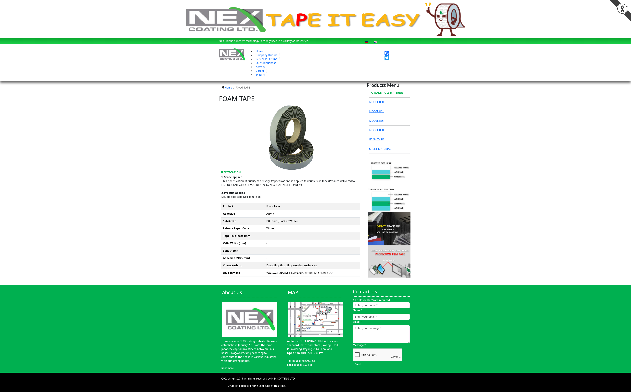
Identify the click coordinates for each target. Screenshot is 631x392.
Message (359, 345)
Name (357, 310)
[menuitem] (259, 51)
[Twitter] (399, 58)
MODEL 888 (376, 130)
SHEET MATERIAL (380, 149)
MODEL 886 (376, 121)
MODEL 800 (376, 102)
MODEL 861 (376, 111)
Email (357, 322)
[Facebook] (399, 53)
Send (358, 364)
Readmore (227, 368)
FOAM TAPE (376, 140)
